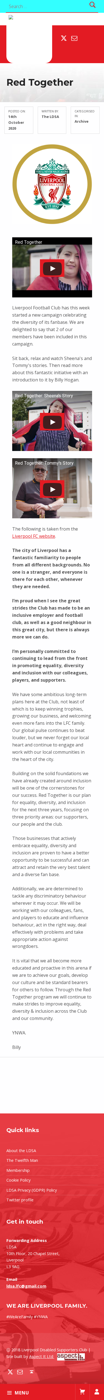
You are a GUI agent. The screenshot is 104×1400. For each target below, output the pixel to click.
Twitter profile (20, 1199)
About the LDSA (21, 1150)
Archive (81, 121)
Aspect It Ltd (41, 1356)
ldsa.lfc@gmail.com (26, 1286)
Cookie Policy (18, 1180)
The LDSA (50, 116)
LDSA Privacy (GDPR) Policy (31, 1190)
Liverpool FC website (33, 536)
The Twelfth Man (22, 1160)
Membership (18, 1170)
